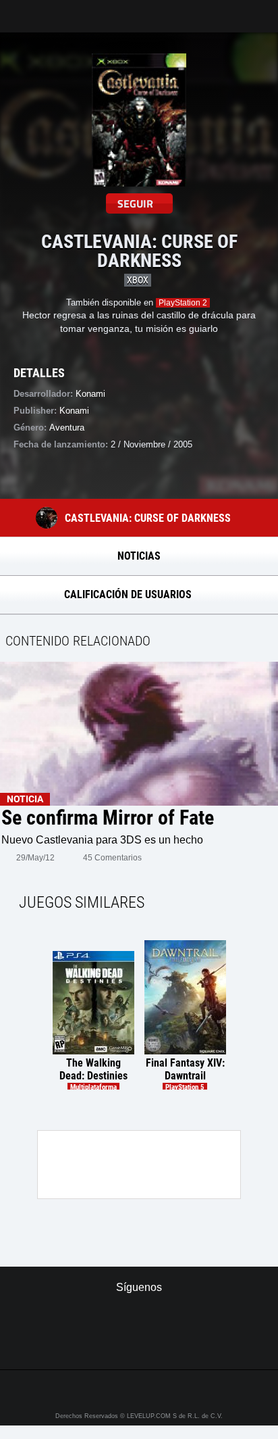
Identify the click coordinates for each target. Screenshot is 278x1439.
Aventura (66, 427)
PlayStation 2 (183, 303)
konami (90, 394)
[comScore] (139, 1345)
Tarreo (19, 10)
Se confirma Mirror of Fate (107, 818)
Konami (74, 411)
